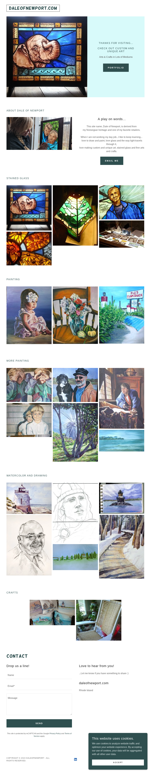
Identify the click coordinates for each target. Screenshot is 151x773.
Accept (118, 762)
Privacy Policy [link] (55, 734)
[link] (33, 9)
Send (39, 723)
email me (112, 161)
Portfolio (116, 67)
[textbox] (39, 675)
